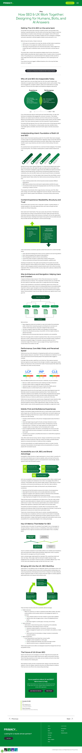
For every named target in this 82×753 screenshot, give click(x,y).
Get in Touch (49, 690)
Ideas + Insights (51, 739)
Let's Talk (9, 738)
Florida (62, 730)
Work (49, 730)
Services (49, 735)
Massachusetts (64, 733)
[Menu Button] (77, 3)
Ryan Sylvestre (26, 708)
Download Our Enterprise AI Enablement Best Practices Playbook (41, 70)
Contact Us (70, 3)
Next (68, 719)
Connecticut (63, 728)
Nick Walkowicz (26, 705)
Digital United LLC (59, 749)
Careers (49, 737)
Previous (15, 719)
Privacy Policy (75, 749)
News (49, 741)
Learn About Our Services (35, 690)
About (49, 728)
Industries (50, 733)
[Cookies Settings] (2, 751)
